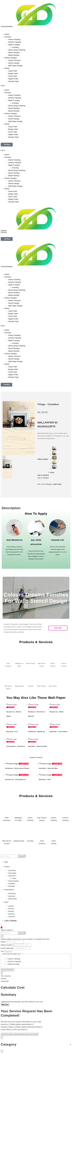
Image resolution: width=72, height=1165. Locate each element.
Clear (52, 472)
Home (6, 34)
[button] (36, 85)
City (3, 951)
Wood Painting (14, 52)
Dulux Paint (12, 76)
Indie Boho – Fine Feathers (59, 731)
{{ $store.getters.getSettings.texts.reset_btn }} (20, 1034)
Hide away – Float (45, 779)
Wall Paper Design (15, 66)
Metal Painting (13, 55)
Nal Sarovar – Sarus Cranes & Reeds (17, 768)
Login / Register (10, 920)
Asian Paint (12, 71)
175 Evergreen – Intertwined (15, 746)
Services (7, 37)
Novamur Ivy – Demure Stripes (13, 714)
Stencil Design (13, 63)
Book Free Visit (8, 970)
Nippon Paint (13, 79)
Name (3, 942)
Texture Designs (10, 58)
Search (21, 856)
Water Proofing (14, 45)
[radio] (54, 448)
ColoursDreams (7, 26)
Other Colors (43, 459)
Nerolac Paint (13, 81)
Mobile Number (7, 945)
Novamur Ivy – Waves (57, 712)
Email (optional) (7, 948)
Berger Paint (13, 73)
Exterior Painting (14, 42)
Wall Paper (57, 484)
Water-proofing (13, 964)
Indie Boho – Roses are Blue (37, 746)
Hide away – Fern (12, 731)
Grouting (15, 47)
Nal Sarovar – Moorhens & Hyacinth (36, 714)
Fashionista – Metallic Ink (36, 731)
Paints (6, 68)
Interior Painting (14, 39)
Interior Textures (14, 60)
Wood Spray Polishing (16, 50)
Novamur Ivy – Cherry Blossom (15, 779)
